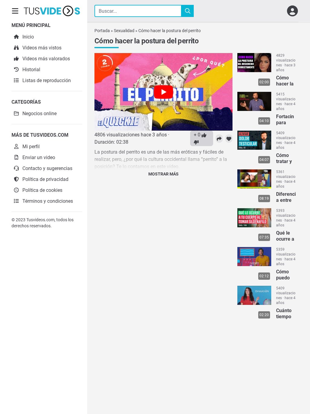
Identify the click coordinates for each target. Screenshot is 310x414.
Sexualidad (124, 30)
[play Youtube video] (163, 92)
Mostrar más (163, 174)
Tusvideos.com (40, 219)
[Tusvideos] (52, 10)
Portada (102, 30)
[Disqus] (163, 258)
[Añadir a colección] (228, 138)
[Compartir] (219, 138)
